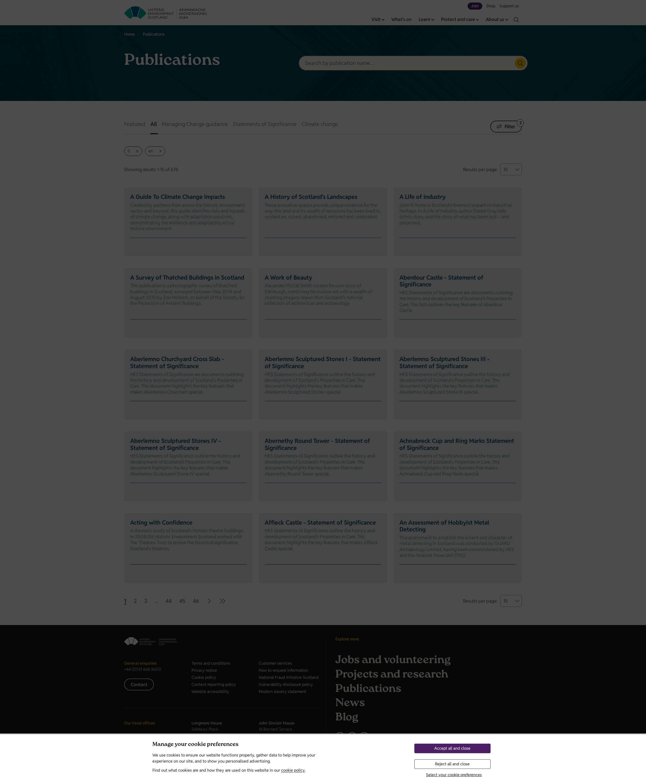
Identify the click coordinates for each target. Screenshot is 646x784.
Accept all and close (452, 748)
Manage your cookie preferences (195, 745)
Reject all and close (452, 764)
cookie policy (293, 770)
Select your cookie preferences (454, 774)
